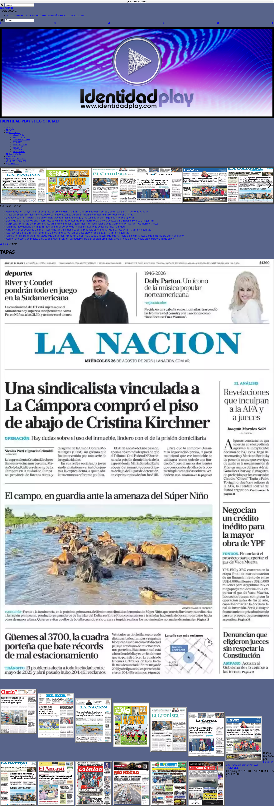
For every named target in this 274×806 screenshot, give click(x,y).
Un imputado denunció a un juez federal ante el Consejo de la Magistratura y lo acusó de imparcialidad (65, 226)
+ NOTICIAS (14, 132)
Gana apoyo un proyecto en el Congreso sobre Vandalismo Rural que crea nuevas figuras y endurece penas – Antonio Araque (77, 211)
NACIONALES (19, 137)
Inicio (5, 244)
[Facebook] (0, 8)
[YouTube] (7, 8)
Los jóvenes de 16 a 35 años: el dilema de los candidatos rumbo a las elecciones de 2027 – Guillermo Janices (67, 232)
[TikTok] (5, 8)
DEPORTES (17, 142)
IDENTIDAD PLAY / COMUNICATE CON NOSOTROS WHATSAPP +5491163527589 (46, 15)
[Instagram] (2, 8)
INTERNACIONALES (21, 139)
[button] (269, 185)
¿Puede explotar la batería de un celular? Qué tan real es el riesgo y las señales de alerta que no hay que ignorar (70, 217)
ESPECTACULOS (20, 144)
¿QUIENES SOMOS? (17, 161)
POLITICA (17, 149)
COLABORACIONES (17, 158)
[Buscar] (2, 5)
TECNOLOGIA (19, 151)
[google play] (12, 8)
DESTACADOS (15, 154)
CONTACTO (13, 163)
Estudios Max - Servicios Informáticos (249, 764)
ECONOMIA (18, 147)
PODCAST (12, 156)
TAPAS (11, 130)
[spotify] (9, 8)
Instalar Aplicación (138, 1)
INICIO (9, 128)
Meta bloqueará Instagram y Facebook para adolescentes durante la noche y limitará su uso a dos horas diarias (69, 214)
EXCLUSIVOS (18, 135)
